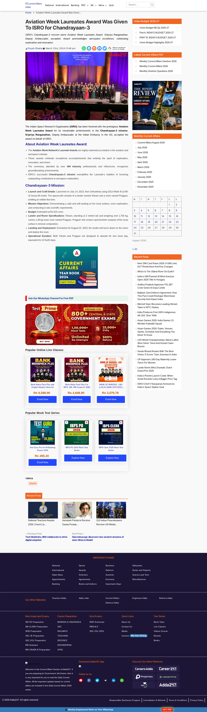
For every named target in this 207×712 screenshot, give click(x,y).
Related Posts (34, 495)
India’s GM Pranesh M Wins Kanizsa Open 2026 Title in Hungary (155, 278)
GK (92, 5)
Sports (82, 565)
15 (170, 216)
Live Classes (160, 626)
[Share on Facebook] (99, 48)
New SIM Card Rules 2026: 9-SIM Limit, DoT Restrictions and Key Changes (157, 265)
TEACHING (62, 636)
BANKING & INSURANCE (69, 622)
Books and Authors (88, 584)
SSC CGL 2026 (97, 631)
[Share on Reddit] (94, 48)
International (62, 5)
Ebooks (157, 636)
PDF (83, 5)
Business (110, 565)
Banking (75, 5)
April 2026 (142, 162)
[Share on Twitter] (105, 48)
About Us (126, 622)
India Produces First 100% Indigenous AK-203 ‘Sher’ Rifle (156, 314)
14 (163, 216)
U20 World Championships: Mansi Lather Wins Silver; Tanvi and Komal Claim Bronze (158, 343)
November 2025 (145, 187)
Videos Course (161, 631)
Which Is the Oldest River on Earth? (155, 271)
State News (57, 575)
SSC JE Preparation (34, 636)
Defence (109, 570)
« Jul (134, 249)
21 (163, 221)
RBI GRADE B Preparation (37, 650)
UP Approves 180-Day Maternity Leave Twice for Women (156, 361)
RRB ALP (94, 626)
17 (135, 221)
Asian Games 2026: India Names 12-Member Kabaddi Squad (155, 322)
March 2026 (143, 167)
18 (142, 221)
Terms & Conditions (178, 700)
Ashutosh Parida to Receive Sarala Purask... (76, 522)
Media (124, 631)
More (101, 5)
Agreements (84, 579)
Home (28, 13)
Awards (33, 483)
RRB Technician (97, 622)
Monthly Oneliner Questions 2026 (156, 71)
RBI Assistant (31, 645)
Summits (110, 575)
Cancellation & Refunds (154, 700)
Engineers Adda (139, 598)
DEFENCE (62, 640)
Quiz (111, 5)
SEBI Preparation (33, 631)
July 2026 (142, 147)
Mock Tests (159, 622)
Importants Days (113, 584)
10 (135, 216)
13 (156, 216)
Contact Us (127, 626)
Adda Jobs (84, 598)
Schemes (83, 575)
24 (135, 227)
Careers (134, 635)
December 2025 (145, 182)
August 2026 (151, 142)
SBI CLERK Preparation (36, 626)
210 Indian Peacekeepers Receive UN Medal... (109, 522)
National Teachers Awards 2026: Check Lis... (41, 522)
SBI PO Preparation (34, 622)
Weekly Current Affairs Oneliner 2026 (158, 61)
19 (149, 221)
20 (156, 221)
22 (170, 221)
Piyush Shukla (35, 48)
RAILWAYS (62, 631)
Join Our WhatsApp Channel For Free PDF (51, 298)
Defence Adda (112, 603)
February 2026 (144, 172)
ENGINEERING (64, 645)
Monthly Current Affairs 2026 (154, 66)
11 (142, 216)
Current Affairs (112, 598)
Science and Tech (140, 575)
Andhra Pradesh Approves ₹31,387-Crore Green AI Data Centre (155, 286)
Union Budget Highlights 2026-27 (156, 42)
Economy (110, 579)
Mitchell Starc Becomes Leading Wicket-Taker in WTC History (157, 306)
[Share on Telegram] (89, 48)
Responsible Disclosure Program (124, 700)
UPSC (60, 650)
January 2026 (144, 177)
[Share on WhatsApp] (84, 48)
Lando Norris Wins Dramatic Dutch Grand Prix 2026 (154, 369)
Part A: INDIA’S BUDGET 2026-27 (157, 32)
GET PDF (167, 709)
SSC (59, 626)
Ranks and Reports (141, 570)
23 (177, 221)
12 (149, 216)
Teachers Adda (59, 598)
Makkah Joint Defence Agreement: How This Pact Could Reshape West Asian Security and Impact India (157, 296)
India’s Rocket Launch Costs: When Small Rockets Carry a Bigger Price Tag (157, 377)
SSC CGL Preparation (35, 640)
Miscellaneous (139, 579)
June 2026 (142, 152)
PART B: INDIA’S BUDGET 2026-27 (158, 37)
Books (157, 640)
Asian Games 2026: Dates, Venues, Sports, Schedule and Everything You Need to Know (156, 331)
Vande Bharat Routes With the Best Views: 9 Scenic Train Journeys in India (157, 353)
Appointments (58, 579)
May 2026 (142, 157)
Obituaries (137, 565)
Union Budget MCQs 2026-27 (154, 28)
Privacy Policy (196, 700)
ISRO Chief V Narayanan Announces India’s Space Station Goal (155, 385)
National (49, 5)
